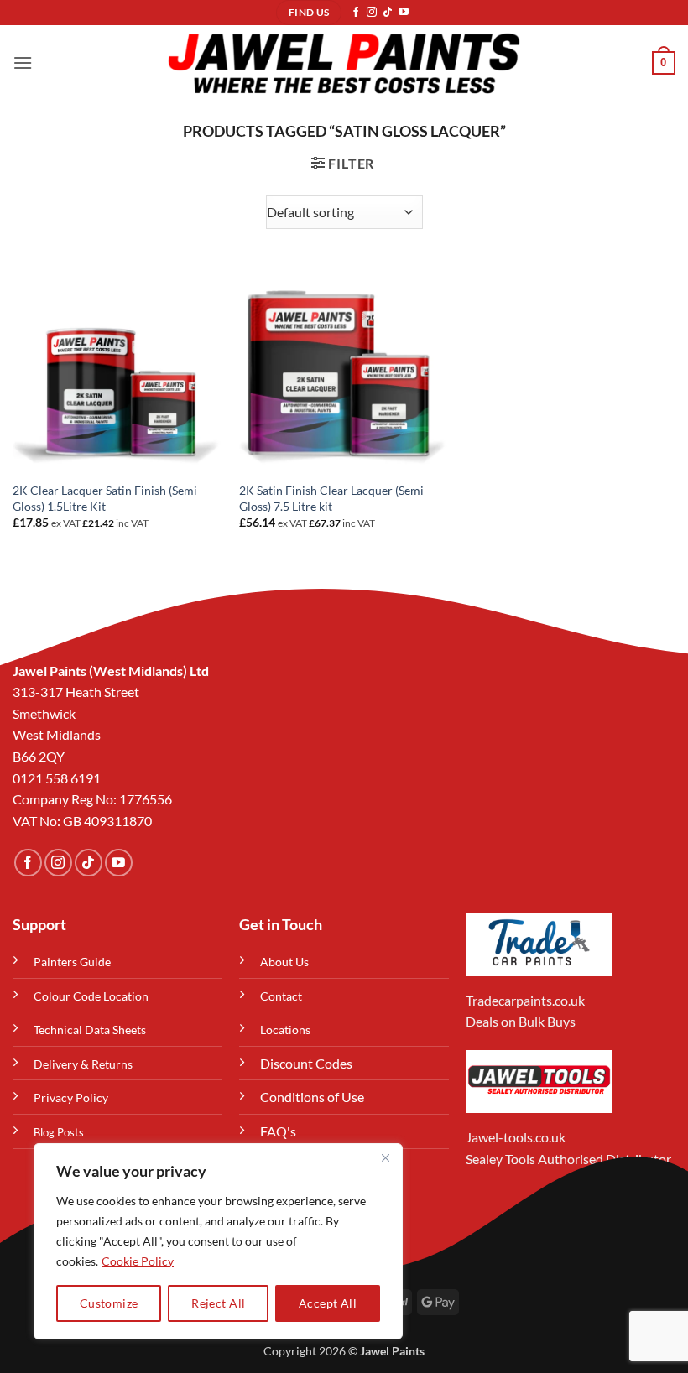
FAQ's (278, 1131)
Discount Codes (306, 1063)
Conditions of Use (312, 1097)
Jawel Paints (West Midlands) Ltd (111, 671)
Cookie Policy (138, 1261)
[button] (23, 62)
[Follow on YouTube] (404, 12)
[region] (218, 1241)
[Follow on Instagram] (372, 12)
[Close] (385, 1157)
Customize (109, 1303)
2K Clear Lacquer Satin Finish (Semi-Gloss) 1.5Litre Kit (107, 498)
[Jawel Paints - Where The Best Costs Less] (344, 63)
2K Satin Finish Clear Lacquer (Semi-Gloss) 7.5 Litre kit (333, 498)
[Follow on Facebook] (356, 12)
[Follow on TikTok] (388, 12)
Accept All (328, 1303)
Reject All (218, 1303)
